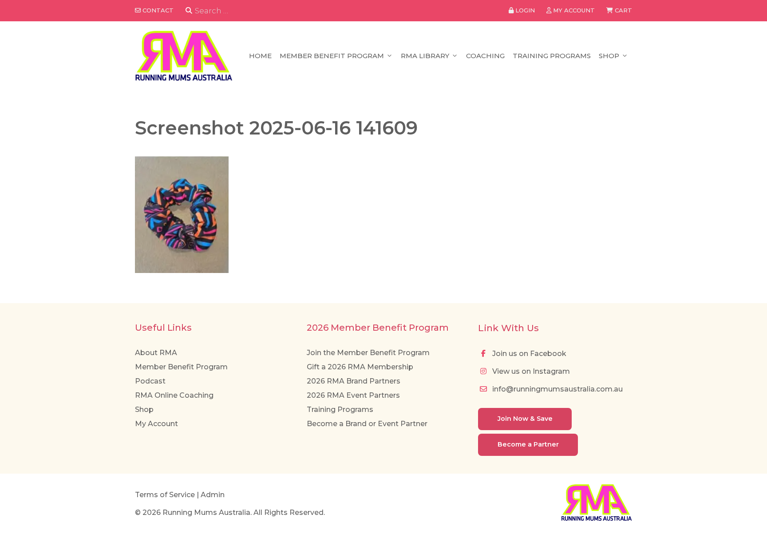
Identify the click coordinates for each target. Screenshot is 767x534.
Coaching (485, 55)
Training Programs (552, 55)
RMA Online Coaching (174, 395)
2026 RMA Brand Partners (353, 381)
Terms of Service (165, 494)
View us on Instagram (530, 371)
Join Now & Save (525, 419)
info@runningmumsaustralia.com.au (556, 389)
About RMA (156, 352)
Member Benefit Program (332, 55)
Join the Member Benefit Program (368, 352)
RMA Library (425, 55)
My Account (156, 423)
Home (260, 55)
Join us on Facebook (528, 353)
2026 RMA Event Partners (353, 395)
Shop (609, 55)
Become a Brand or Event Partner (367, 423)
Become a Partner (528, 444)
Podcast (150, 381)
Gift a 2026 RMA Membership (360, 367)
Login (524, 10)
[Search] (189, 11)
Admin (213, 494)
